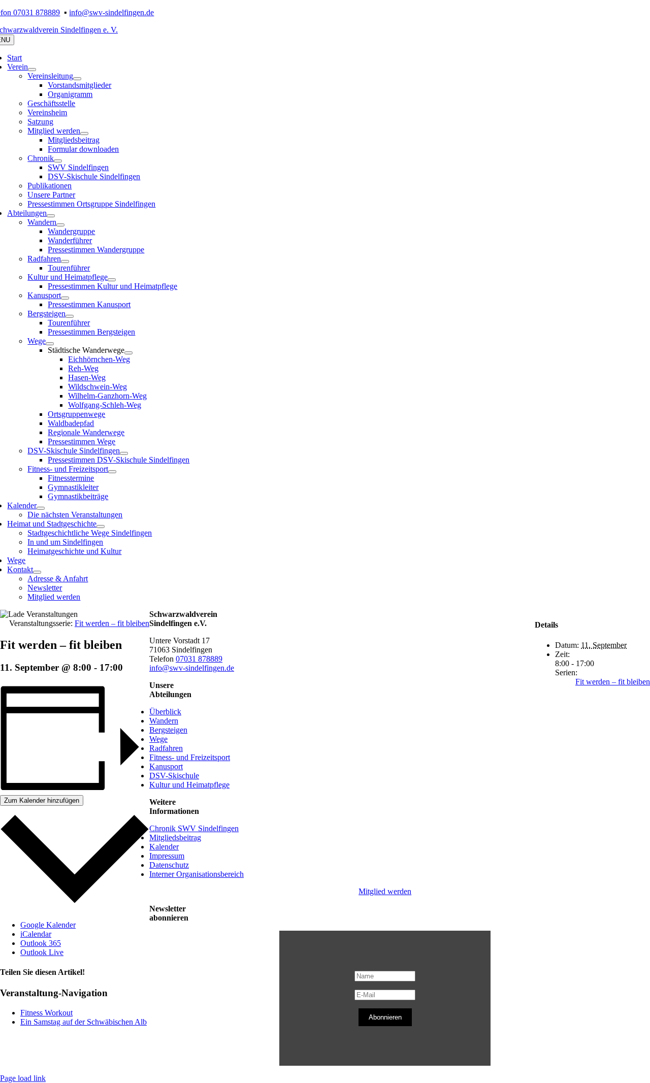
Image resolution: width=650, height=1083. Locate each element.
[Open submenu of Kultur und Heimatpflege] (112, 279)
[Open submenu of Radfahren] (65, 261)
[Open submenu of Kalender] (41, 508)
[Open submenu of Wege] (50, 343)
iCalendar (35, 934)
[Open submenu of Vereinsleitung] (77, 78)
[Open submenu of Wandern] (60, 224)
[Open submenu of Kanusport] (65, 298)
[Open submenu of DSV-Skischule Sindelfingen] (124, 453)
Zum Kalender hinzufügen (41, 800)
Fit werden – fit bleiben (612, 681)
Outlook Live (41, 952)
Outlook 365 (40, 943)
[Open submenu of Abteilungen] (51, 215)
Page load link (23, 1078)
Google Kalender (48, 925)
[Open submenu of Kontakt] (37, 572)
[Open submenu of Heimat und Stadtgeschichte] (100, 526)
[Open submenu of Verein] (32, 69)
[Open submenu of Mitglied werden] (84, 133)
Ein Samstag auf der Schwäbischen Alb (83, 1022)
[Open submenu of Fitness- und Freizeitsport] (112, 471)
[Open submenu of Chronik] (58, 160)
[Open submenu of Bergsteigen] (70, 316)
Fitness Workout (46, 1012)
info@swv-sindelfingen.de (111, 12)
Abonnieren (385, 1017)
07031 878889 (199, 658)
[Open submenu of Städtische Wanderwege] (128, 352)
